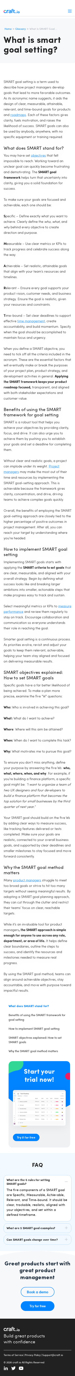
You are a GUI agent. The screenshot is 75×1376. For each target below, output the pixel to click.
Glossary (20, 29)
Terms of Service (13, 1355)
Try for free (37, 1306)
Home (8, 29)
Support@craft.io (52, 1355)
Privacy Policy (33, 1355)
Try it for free (26, 1137)
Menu (69, 11)
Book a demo (37, 1291)
